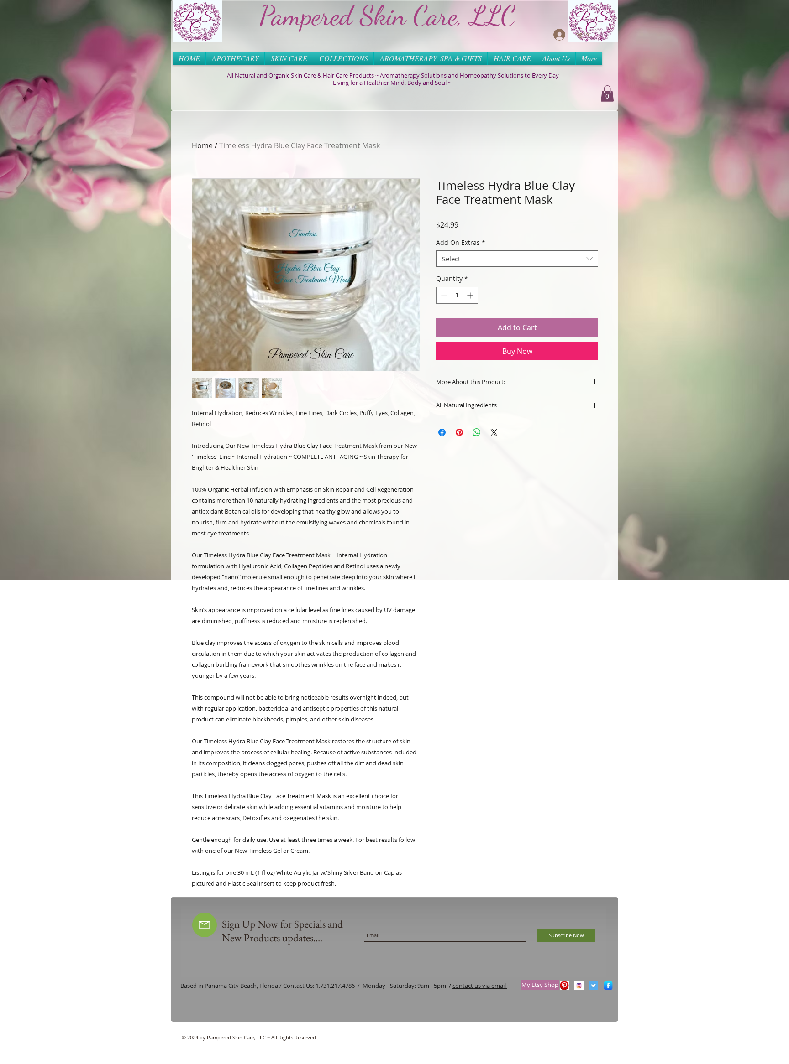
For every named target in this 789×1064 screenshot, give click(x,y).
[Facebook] (608, 985)
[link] (607, 93)
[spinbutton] (457, 295)
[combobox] (517, 258)
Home (202, 145)
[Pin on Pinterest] (459, 432)
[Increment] (471, 295)
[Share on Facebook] (442, 432)
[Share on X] (494, 432)
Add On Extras (460, 243)
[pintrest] (564, 985)
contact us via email (479, 985)
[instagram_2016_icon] (579, 985)
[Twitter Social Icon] (593, 985)
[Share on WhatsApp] (476, 432)
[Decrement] (443, 295)
